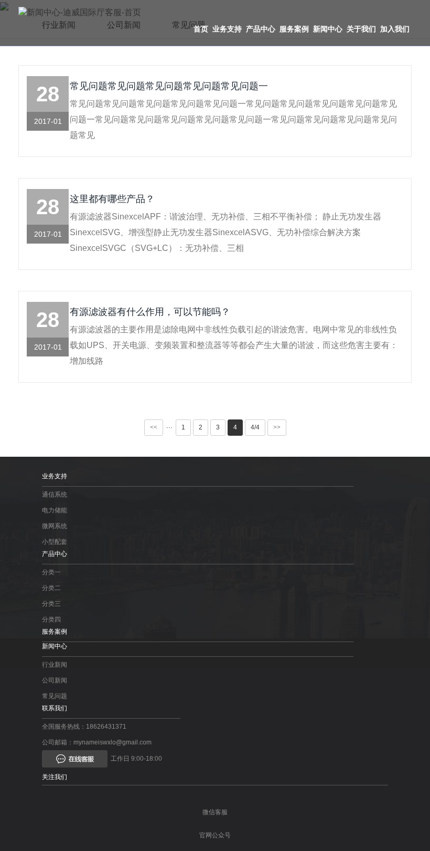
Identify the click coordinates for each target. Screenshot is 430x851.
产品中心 (260, 29)
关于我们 (361, 29)
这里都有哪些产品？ (112, 199)
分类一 (51, 572)
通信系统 (54, 494)
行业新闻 (54, 664)
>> (277, 427)
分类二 (51, 588)
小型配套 (54, 541)
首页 (201, 29)
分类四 (51, 619)
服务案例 (294, 29)
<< (153, 427)
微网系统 (54, 526)
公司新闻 (54, 680)
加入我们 (395, 29)
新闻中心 (327, 29)
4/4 (255, 427)
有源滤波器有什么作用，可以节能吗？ (150, 312)
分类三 (51, 603)
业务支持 (227, 29)
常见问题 (54, 696)
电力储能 (54, 510)
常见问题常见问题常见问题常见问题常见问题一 (169, 86)
